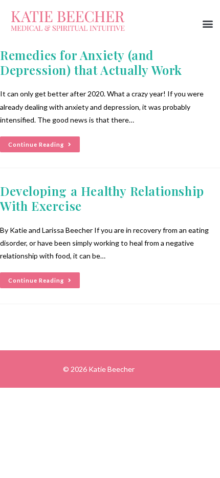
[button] (208, 23)
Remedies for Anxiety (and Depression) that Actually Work (91, 62)
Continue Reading (44, 142)
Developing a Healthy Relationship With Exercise (102, 198)
